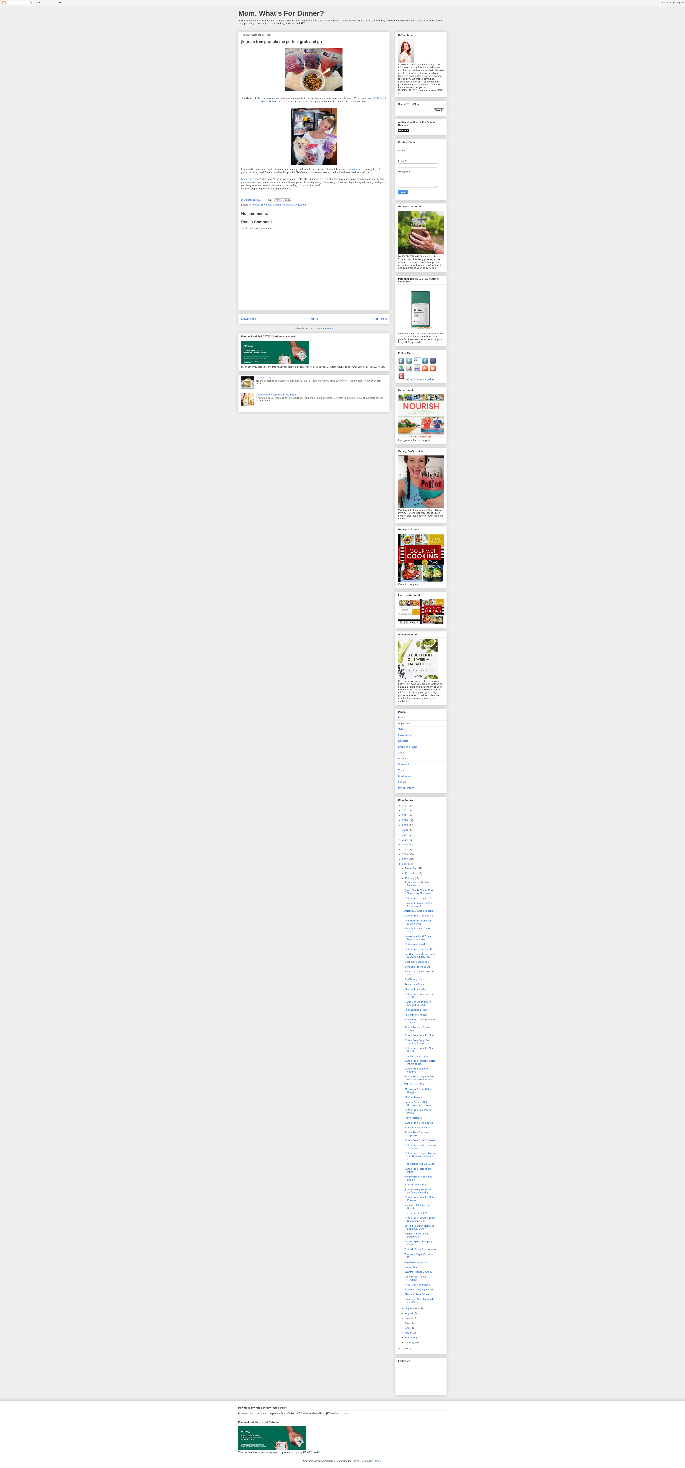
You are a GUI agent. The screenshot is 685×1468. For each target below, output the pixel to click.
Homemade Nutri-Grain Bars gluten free (417, 938)
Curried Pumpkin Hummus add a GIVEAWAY (419, 1227)
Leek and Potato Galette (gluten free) (418, 904)
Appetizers (404, 723)
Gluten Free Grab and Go (418, 915)
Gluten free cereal (414, 944)
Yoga (401, 770)
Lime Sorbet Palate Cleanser (415, 1278)
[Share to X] (282, 200)
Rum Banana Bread (415, 1009)
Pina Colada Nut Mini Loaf (419, 1163)
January (410, 1342)
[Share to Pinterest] (289, 200)
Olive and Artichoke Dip (417, 966)
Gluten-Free (279, 204)
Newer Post (248, 318)
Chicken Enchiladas (415, 989)
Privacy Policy (406, 787)
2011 (405, 864)
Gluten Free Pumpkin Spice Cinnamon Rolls (419, 1219)
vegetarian (300, 204)
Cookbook (404, 764)
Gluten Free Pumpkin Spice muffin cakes (419, 1062)
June (408, 1318)
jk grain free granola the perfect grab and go (417, 1191)
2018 (405, 829)
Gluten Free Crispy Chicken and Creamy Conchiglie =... (420, 1156)
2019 (405, 825)
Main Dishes (405, 734)
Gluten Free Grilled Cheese (419, 1140)
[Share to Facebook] (286, 200)
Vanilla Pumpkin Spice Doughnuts (416, 1235)
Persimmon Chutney (415, 1014)
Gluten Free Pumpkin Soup (419, 1035)
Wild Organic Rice (414, 1084)
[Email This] (276, 200)
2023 (405, 805)
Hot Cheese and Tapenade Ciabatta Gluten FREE (419, 955)
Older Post (380, 318)
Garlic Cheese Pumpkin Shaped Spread (417, 1003)
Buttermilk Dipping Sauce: (418, 1289)
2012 (405, 859)
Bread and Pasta (407, 746)
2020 (405, 820)
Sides (401, 729)
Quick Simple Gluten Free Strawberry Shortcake (418, 892)
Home (315, 318)
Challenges (404, 776)
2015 (405, 844)
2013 (405, 854)
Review (290, 204)
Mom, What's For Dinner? (281, 13)
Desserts (403, 740)
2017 (405, 834)
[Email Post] (269, 200)
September (411, 1308)
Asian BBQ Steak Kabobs (418, 910)
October (410, 878)
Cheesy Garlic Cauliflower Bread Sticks (276, 394)
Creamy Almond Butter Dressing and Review (417, 1103)
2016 (405, 839)
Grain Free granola (250, 179)
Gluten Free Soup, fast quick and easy (417, 1042)
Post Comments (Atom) (321, 328)
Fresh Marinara (413, 1117)
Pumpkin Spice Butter (416, 1055)
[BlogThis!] (279, 200)
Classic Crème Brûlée (416, 1294)
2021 (405, 815)
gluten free (265, 204)
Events (402, 781)
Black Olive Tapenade (416, 961)
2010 (405, 1348)
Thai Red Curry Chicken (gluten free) (418, 922)
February (410, 1337)
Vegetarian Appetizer (416, 1262)
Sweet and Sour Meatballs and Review (419, 1301)
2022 (405, 810)
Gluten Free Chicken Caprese (416, 1134)
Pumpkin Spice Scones (417, 1127)
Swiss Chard (411, 1267)
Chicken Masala (413, 1097)
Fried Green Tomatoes (417, 1284)
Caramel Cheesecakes (267, 377)
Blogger (377, 1461)
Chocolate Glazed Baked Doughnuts (418, 1091)
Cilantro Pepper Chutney (418, 1271)
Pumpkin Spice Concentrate (420, 1249)
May (408, 1322)
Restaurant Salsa (414, 984)
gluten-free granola (350, 169)
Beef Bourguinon (413, 979)
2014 (405, 849)
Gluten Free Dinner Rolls (418, 898)
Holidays (403, 758)
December (411, 868)
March (409, 1332)
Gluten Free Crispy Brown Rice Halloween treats (419, 1078)
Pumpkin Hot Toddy (415, 1184)
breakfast (254, 204)
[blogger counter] (403, 131)
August (409, 1313)
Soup (401, 752)
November (411, 873)
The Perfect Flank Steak (418, 1213)
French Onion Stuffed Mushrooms (416, 884)
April (408, 1327)
